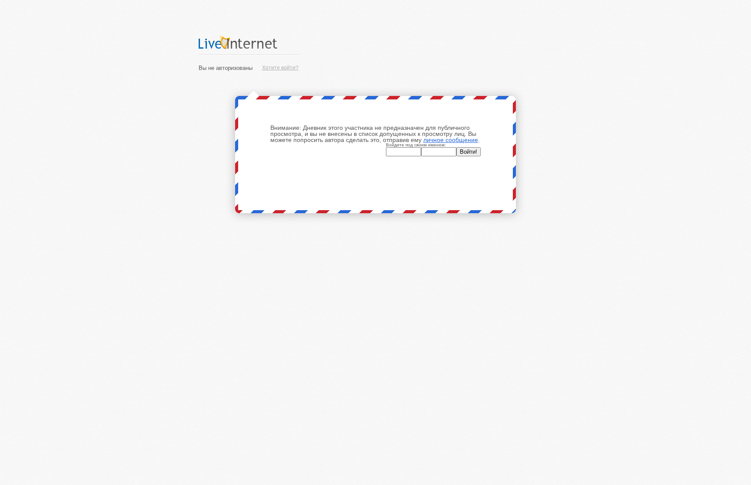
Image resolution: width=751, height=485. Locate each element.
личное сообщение (450, 139)
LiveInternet (249, 42)
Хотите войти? (280, 67)
